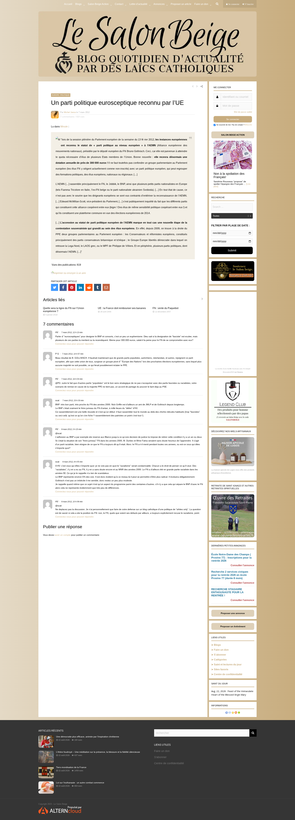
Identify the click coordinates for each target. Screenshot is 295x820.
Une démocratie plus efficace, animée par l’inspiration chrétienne (87, 736)
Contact (119, 4)
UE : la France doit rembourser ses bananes (122, 308)
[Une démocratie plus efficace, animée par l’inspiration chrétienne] (46, 746)
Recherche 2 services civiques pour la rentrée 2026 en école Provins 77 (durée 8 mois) (229, 575)
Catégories (220, 659)
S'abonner (160, 757)
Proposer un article (181, 4)
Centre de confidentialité (228, 674)
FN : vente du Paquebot (165, 308)
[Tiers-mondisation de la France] (46, 777)
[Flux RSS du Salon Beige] (236, 713)
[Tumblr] (97, 287)
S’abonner (220, 654)
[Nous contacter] (229, 713)
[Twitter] (54, 287)
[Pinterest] (71, 287)
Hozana (240, 372)
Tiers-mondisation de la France (71, 767)
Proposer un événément (232, 626)
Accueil (68, 4)
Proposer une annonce (233, 613)
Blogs (78, 4)
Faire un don (221, 649)
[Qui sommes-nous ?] (226, 713)
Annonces (159, 4)
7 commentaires (67, 117)
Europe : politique (60, 95)
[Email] (106, 287)
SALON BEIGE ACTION (233, 135)
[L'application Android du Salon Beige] (239, 713)
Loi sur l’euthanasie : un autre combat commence (80, 782)
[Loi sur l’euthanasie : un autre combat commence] (46, 792)
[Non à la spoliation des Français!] (233, 168)
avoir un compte (63, 535)
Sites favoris (221, 669)
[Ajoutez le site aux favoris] (233, 713)
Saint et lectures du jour (228, 664)
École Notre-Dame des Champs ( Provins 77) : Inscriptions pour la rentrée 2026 (231, 557)
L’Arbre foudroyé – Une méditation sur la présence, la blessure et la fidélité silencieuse (98, 752)
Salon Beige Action (98, 4)
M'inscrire (248, 125)
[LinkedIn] (80, 287)
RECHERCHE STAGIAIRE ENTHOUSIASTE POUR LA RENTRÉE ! (227, 592)
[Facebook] (63, 287)
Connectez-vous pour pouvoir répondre (74, 344)
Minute (64, 126)
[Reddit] (88, 287)
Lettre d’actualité (138, 4)
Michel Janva (70, 112)
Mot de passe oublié (243, 112)
